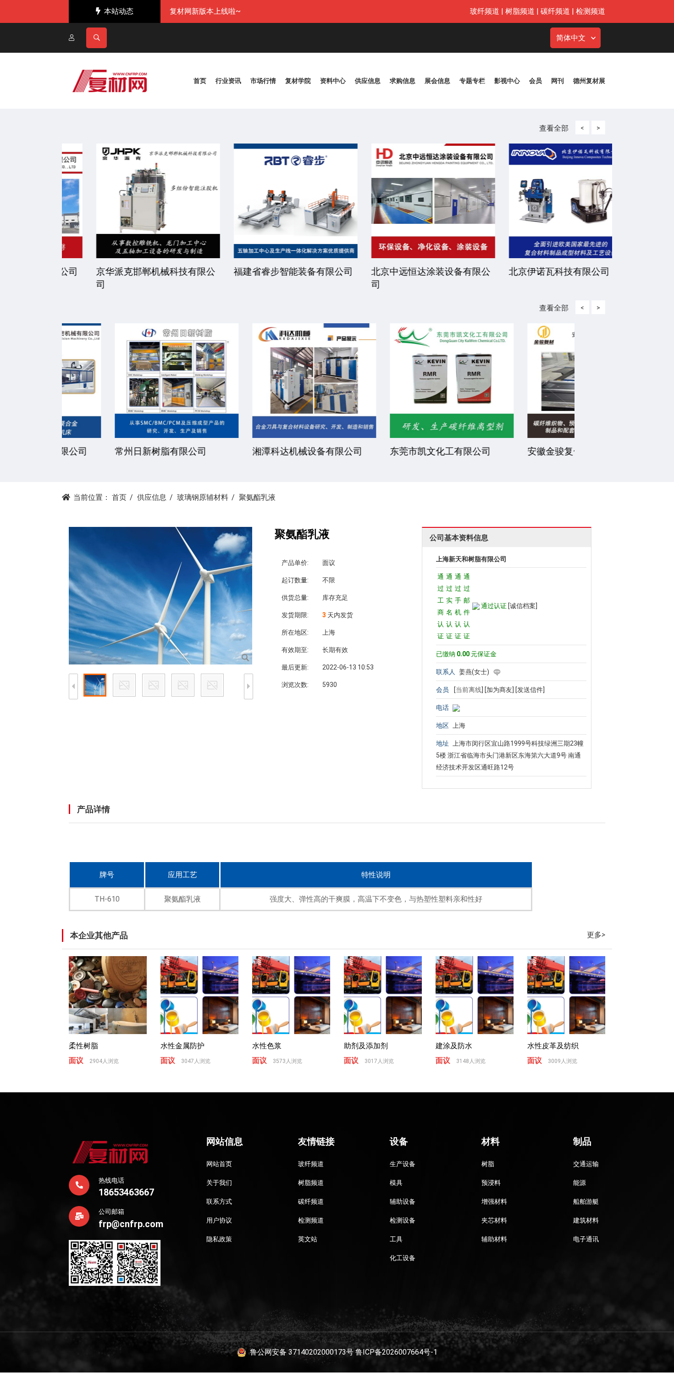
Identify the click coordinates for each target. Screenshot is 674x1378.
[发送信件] (530, 689)
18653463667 (126, 1192)
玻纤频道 (484, 11)
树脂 (487, 1164)
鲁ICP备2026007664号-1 (396, 1352)
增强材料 (494, 1201)
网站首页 (219, 1164)
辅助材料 (494, 1239)
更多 (596, 934)
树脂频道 (520, 11)
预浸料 (491, 1182)
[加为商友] (499, 689)
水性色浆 (267, 1045)
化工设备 (402, 1258)
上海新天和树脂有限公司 (471, 559)
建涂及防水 (454, 1045)
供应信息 (151, 497)
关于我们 (219, 1182)
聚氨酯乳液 (182, 899)
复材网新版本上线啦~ (205, 11)
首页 (119, 497)
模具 (396, 1182)
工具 (396, 1239)
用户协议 (219, 1220)
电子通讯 (586, 1239)
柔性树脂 (83, 1045)
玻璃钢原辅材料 (202, 497)
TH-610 (107, 899)
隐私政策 (219, 1239)
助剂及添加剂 (366, 1045)
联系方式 (219, 1201)
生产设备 (402, 1164)
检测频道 (590, 11)
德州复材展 (589, 80)
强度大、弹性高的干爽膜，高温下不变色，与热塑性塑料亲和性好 (376, 899)
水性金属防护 (182, 1045)
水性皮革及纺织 (553, 1045)
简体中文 (571, 37)
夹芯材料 (494, 1220)
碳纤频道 (555, 11)
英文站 (307, 1239)
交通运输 (586, 1164)
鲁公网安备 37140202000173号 (300, 1352)
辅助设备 (402, 1201)
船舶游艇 (586, 1201)
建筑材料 (586, 1220)
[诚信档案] (522, 605)
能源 (579, 1182)
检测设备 (402, 1220)
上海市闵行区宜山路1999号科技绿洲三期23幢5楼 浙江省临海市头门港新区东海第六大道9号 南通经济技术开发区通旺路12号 (510, 755)
